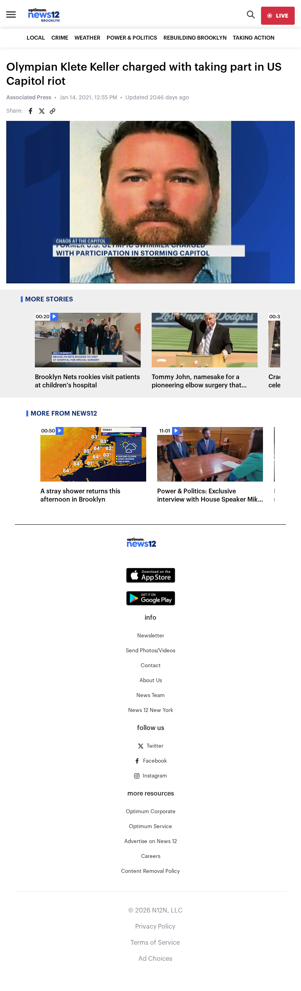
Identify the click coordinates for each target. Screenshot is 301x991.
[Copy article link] (52, 111)
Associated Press (28, 97)
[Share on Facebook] (30, 111)
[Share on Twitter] (41, 111)
